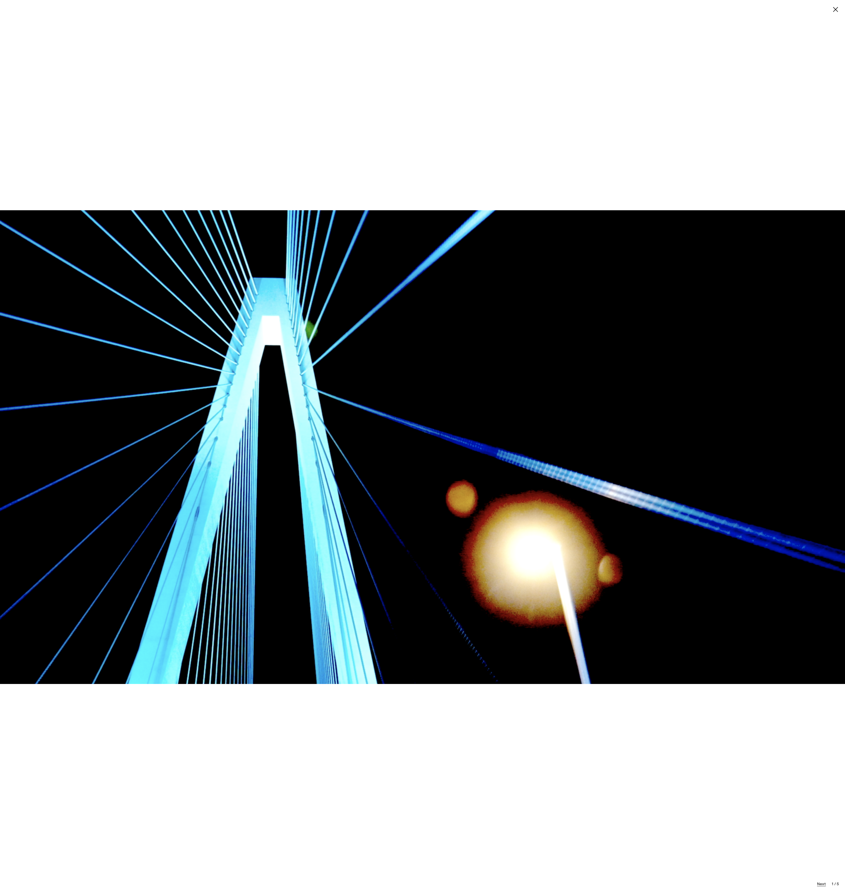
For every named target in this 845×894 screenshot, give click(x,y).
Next (821, 884)
